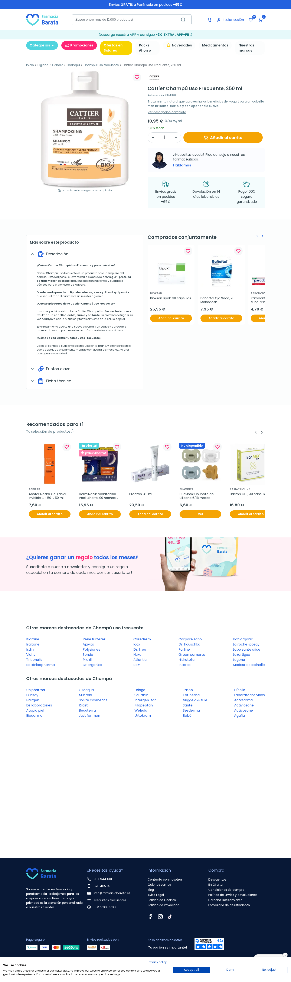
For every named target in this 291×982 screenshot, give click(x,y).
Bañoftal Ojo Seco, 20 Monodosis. (217, 300)
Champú (73, 65)
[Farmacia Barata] (42, 19)
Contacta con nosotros (165, 879)
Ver (200, 514)
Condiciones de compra (226, 890)
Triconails (34, 659)
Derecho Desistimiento (225, 900)
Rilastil (84, 705)
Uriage (139, 689)
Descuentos (217, 879)
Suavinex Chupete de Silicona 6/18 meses (197, 496)
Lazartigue (241, 654)
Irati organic (243, 639)
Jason (188, 689)
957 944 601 (103, 879)
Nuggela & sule (195, 700)
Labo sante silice (246, 649)
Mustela (85, 695)
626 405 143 (102, 886)
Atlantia (140, 659)
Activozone (243, 710)
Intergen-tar (145, 700)
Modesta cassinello (249, 664)
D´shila (239, 689)
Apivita (88, 644)
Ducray (32, 695)
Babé (187, 715)
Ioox (136, 644)
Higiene (42, 65)
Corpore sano (190, 639)
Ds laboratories (39, 705)
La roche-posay (246, 644)
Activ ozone (244, 705)
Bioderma (34, 715)
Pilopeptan (143, 705)
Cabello (57, 65)
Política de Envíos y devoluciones (232, 895)
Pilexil (87, 659)
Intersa (184, 664)
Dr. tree (139, 649)
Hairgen (32, 700)
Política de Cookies (162, 900)
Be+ (136, 664)
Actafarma (243, 700)
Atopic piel (35, 710)
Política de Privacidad (163, 905)
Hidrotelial (187, 659)
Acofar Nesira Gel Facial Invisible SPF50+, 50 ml (48, 496)
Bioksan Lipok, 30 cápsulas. (171, 298)
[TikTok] (170, 916)
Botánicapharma (40, 664)
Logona (239, 659)
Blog (151, 890)
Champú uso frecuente (101, 65)
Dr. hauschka (189, 644)
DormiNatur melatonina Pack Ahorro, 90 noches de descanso (98, 496)
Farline (184, 649)
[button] (260, 20)
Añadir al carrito (226, 137)
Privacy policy (158, 962)
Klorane (32, 639)
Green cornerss (192, 654)
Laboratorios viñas (249, 695)
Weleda (140, 710)
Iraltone (32, 644)
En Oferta (215, 884)
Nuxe (137, 654)
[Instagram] (160, 916)
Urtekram (142, 715)
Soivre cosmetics (93, 700)
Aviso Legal (156, 895)
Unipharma (35, 689)
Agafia (239, 715)
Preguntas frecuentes (110, 900)
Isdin (30, 649)
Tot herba (191, 695)
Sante (188, 705)
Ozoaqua (86, 689)
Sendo (88, 654)
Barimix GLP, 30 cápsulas (249, 494)
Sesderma (191, 710)
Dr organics (92, 664)
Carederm (142, 639)
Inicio (30, 65)
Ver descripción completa (167, 112)
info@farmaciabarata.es (112, 893)
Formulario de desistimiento (229, 905)
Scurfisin (141, 695)
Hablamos (182, 165)
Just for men (89, 715)
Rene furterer (94, 639)
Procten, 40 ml (140, 494)
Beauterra (87, 710)
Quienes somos (159, 884)
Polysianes (91, 649)
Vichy (30, 654)
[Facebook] (150, 916)
